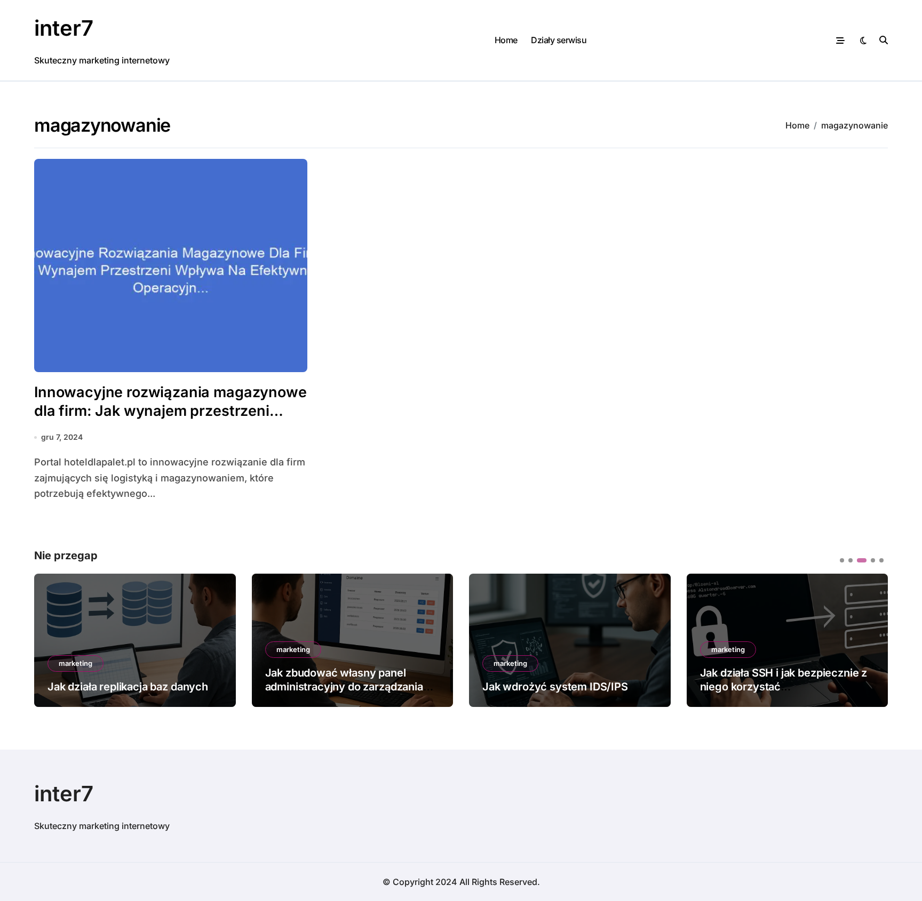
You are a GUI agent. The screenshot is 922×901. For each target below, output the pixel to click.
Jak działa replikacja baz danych (127, 686)
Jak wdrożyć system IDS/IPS (555, 686)
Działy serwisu (558, 40)
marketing (75, 663)
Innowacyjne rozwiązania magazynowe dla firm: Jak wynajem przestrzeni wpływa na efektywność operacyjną (170, 410)
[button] (872, 639)
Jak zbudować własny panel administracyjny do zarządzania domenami (344, 686)
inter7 (63, 28)
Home (506, 40)
